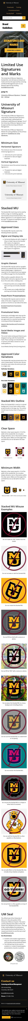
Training (18, 7)
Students (19, 13)
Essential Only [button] (6, 1017)
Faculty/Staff (10, 13)
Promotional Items (14, 10)
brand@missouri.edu (7, 87)
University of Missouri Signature (10, 95)
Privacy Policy (5, 1014)
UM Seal (7, 97)
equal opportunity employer (13, 1003)
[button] (16, 1017)
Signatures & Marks (14, 50)
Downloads (10, 7)
